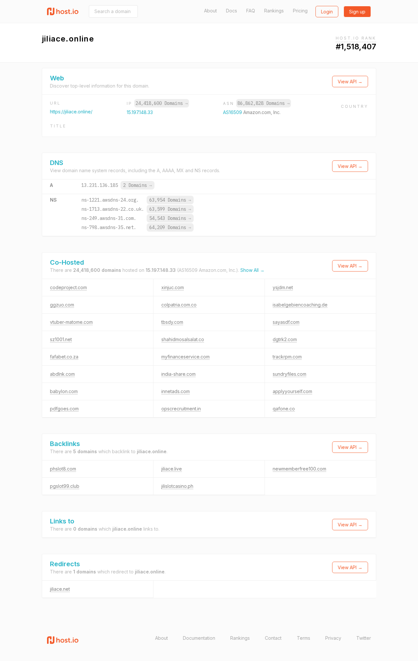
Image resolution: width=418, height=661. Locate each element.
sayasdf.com (286, 322)
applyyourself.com (292, 391)
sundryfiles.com (289, 374)
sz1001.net (61, 339)
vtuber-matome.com (71, 322)
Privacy (333, 638)
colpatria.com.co (179, 304)
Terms (303, 638)
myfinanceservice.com (185, 356)
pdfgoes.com (64, 408)
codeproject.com (68, 287)
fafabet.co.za (64, 356)
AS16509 (233, 112)
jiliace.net (60, 589)
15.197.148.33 (140, 112)
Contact (273, 638)
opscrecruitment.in (181, 408)
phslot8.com (63, 468)
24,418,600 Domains (162, 103)
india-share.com (178, 374)
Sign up (357, 11)
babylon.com (64, 391)
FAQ (250, 10)
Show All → (252, 270)
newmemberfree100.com (299, 468)
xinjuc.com (172, 287)
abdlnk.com (62, 374)
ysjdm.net (283, 287)
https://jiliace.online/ (71, 111)
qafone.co (284, 408)
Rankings (274, 10)
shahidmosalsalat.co (182, 339)
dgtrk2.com (285, 339)
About (210, 10)
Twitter (363, 638)
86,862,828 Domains (263, 103)
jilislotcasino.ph (177, 486)
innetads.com (175, 391)
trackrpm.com (287, 356)
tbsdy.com (172, 322)
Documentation (199, 638)
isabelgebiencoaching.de (300, 304)
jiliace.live (171, 468)
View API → (350, 81)
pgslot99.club (64, 486)
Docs (231, 10)
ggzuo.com (62, 304)
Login (327, 11)
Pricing (300, 10)
